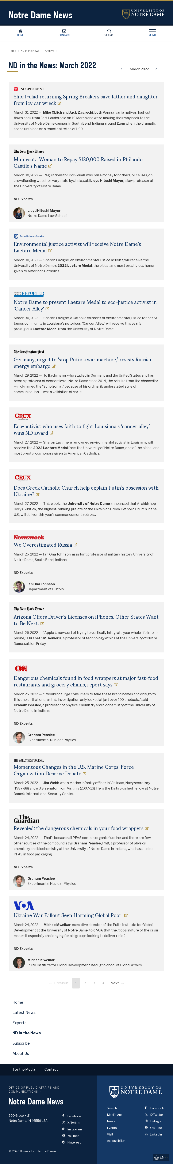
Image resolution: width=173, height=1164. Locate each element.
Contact (64, 35)
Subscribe (21, 1043)
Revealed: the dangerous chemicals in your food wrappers (78, 828)
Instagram (74, 1129)
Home (20, 35)
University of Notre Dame (143, 14)
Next (115, 983)
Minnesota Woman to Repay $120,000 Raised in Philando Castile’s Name (78, 162)
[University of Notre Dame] (135, 1092)
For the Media (24, 1069)
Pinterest (74, 1142)
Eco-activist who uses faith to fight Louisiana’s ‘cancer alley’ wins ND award (82, 429)
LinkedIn (155, 1134)
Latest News (23, 1012)
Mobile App (115, 1114)
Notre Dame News (40, 15)
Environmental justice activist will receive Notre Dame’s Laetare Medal (77, 247)
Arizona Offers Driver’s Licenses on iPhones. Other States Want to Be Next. (86, 620)
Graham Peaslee (41, 735)
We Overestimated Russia (43, 544)
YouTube (73, 1136)
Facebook (74, 1116)
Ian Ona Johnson (41, 584)
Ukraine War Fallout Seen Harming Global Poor (68, 915)
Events (112, 1128)
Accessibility (115, 1140)
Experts (19, 1023)
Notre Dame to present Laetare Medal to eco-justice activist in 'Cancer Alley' (85, 305)
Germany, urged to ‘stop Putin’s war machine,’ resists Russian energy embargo (83, 362)
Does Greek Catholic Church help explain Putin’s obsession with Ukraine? (86, 491)
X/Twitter (74, 1123)
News (111, 1121)
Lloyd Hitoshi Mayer (44, 211)
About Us (20, 1053)
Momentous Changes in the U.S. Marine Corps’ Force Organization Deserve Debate (74, 770)
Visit (110, 1134)
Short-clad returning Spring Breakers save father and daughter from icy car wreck (86, 99)
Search (109, 35)
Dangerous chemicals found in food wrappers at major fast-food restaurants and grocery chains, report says (86, 681)
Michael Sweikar (41, 960)
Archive (49, 50)
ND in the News (30, 50)
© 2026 (14, 1151)
